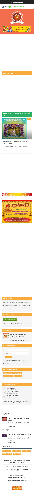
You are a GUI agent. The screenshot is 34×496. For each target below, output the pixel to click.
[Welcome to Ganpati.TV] (17, 193)
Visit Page (8, 151)
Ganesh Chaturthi (8, 376)
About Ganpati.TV (8, 460)
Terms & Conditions (21, 462)
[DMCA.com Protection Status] (17, 486)
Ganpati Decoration (6, 453)
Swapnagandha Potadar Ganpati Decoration (15, 142)
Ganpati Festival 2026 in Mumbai (17, 474)
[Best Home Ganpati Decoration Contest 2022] (17, 201)
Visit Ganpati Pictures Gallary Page (20, 434)
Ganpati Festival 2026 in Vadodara (17, 477)
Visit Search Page (11, 319)
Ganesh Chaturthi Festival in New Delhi (17, 480)
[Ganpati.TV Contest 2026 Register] (17, 26)
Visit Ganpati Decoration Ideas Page (18, 419)
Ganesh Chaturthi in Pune (17, 475)
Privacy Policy (12, 462)
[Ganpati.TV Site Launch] (6, 335)
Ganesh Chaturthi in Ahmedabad (17, 479)
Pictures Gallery (17, 373)
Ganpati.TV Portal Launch (18, 334)
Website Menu (18, 2)
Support (16, 460)
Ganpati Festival (18, 376)
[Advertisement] (17, 53)
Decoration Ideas (8, 373)
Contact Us (21, 460)
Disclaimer (27, 460)
